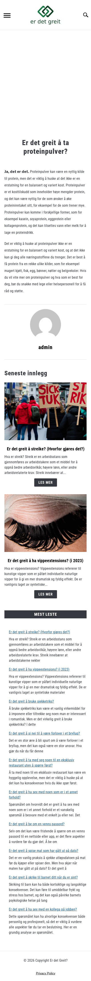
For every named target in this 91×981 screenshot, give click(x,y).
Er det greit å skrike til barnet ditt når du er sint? (43, 877)
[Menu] (7, 16)
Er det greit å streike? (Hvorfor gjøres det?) (45, 449)
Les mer (45, 482)
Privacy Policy (45, 973)
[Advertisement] (45, 85)
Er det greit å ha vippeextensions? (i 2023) (45, 560)
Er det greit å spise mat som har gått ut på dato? (43, 851)
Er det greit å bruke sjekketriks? (31, 701)
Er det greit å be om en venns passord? (36, 824)
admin (45, 347)
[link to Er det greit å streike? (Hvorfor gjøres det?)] (45, 411)
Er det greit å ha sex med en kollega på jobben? (43, 909)
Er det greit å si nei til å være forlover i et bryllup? (44, 733)
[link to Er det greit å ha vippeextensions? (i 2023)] (45, 523)
